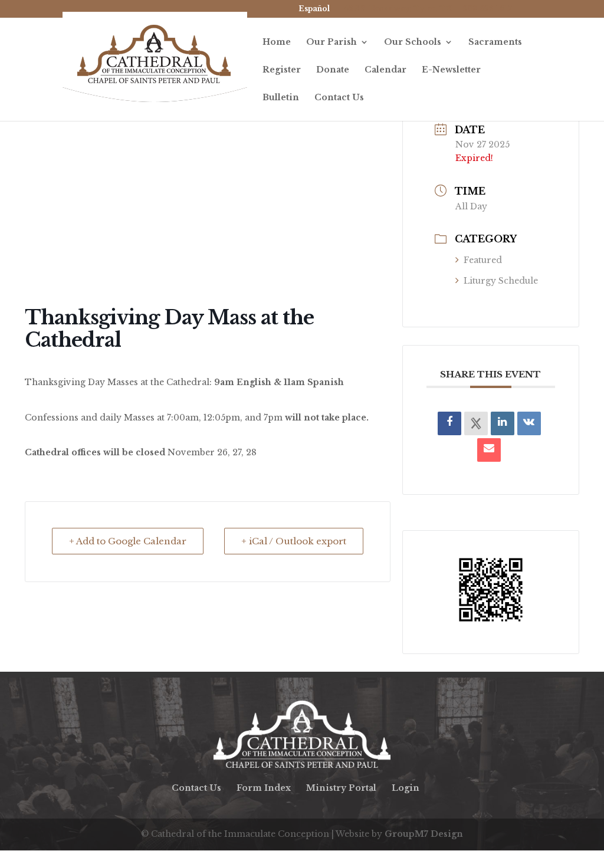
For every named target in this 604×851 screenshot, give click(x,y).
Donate (332, 70)
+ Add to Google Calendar (127, 541)
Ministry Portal (341, 788)
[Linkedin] (502, 423)
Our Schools (412, 42)
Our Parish (331, 42)
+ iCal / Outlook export (293, 541)
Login (405, 788)
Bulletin (280, 98)
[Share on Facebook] (449, 423)
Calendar (385, 70)
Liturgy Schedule (501, 280)
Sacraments (495, 42)
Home (276, 42)
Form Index (264, 788)
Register (281, 70)
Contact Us (339, 98)
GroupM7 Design (424, 834)
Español (314, 8)
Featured (483, 260)
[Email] (489, 450)
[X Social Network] (476, 423)
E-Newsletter (451, 70)
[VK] (529, 423)
